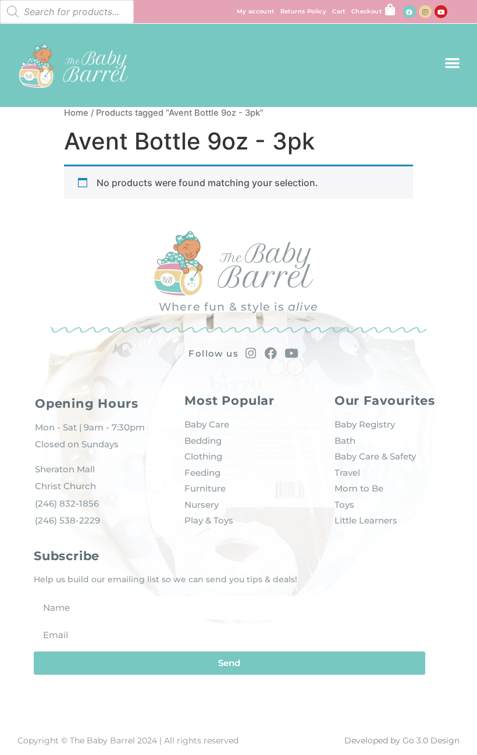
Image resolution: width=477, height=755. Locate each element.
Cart (339, 11)
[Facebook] (409, 11)
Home (76, 113)
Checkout (366, 11)
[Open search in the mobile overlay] (67, 11)
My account (256, 11)
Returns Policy (303, 11)
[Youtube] (441, 11)
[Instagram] (425, 11)
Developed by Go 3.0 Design (402, 740)
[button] (452, 62)
